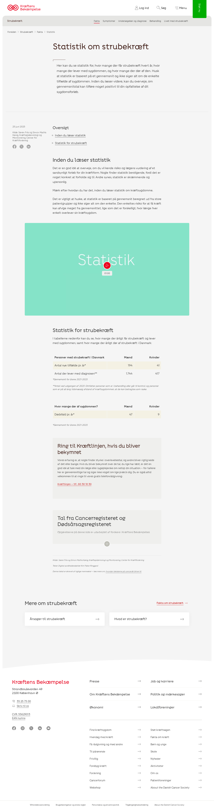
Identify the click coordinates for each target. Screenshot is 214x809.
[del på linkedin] (29, 147)
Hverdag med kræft (101, 737)
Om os (154, 773)
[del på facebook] (14, 147)
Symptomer (109, 21)
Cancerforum (97, 780)
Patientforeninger (161, 780)
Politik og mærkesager (168, 694)
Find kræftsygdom (101, 729)
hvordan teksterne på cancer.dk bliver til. (123, 571)
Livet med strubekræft (176, 21)
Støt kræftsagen (160, 729)
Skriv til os (23, 705)
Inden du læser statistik (70, 135)
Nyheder (156, 758)
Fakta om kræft (160, 737)
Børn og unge (158, 744)
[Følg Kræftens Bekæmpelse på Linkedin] (40, 728)
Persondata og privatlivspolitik (105, 805)
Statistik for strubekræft (71, 143)
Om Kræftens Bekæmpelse (110, 694)
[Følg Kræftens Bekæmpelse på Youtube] (48, 728)
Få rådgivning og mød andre (106, 744)
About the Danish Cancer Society (170, 787)
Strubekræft (14, 20)
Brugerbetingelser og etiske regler (71, 805)
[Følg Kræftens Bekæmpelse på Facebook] (14, 728)
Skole (154, 751)
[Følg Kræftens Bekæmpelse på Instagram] (23, 728)
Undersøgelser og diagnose (132, 21)
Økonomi (96, 707)
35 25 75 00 (24, 701)
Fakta (97, 21)
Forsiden (12, 32)
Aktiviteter (157, 765)
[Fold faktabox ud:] (107, 544)
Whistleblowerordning (40, 805)
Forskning (95, 773)
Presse (94, 681)
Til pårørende (97, 751)
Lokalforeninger (163, 707)
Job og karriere (162, 681)
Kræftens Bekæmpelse (40, 682)
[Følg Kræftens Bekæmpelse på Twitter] (31, 728)
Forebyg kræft (98, 765)
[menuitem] (141, 7)
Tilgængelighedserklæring (136, 805)
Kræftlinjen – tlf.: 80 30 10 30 (74, 483)
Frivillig (94, 758)
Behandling (155, 21)
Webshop (95, 787)
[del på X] (21, 147)
